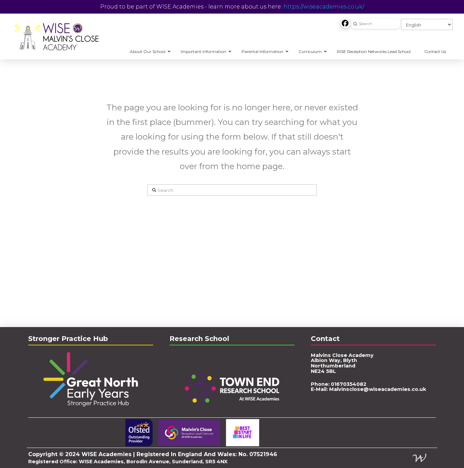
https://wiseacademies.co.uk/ (323, 6)
